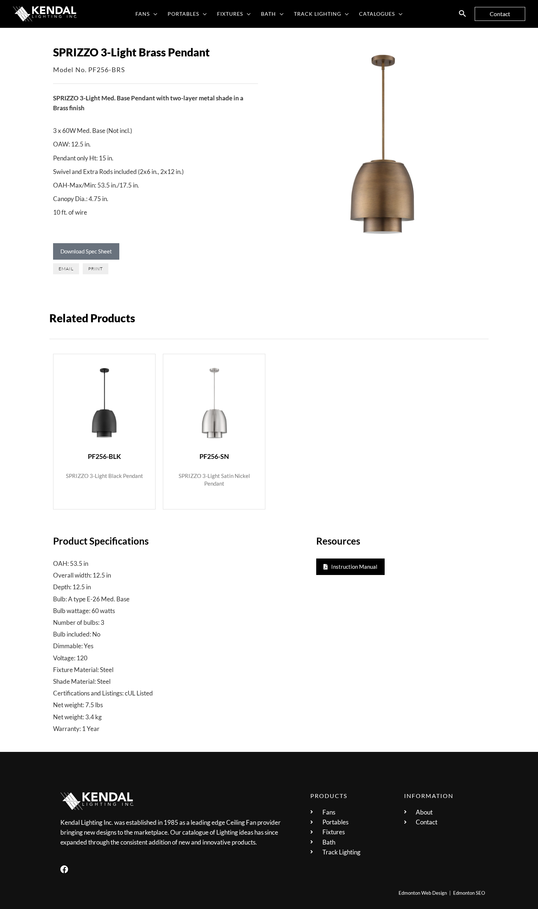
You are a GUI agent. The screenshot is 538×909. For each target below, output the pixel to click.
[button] (153, 14)
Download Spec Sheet (86, 251)
